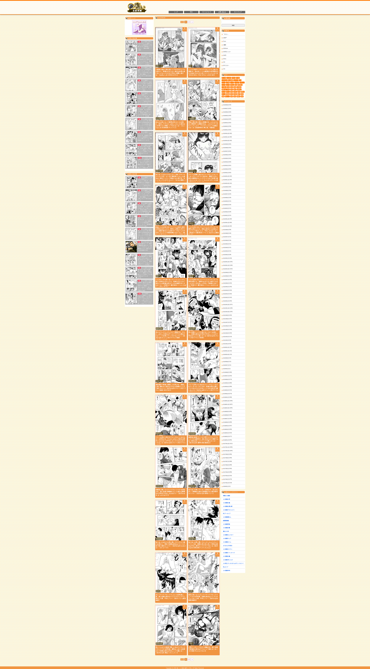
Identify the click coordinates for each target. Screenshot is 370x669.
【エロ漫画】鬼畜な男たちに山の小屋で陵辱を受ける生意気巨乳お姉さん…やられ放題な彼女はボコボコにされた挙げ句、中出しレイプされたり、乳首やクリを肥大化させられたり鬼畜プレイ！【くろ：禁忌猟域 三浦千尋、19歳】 (139, 126)
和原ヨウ (158, 223)
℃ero (224, 41)
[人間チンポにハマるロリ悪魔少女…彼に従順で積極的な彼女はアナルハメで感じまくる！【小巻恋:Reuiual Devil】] (203, 625)
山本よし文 (159, 66)
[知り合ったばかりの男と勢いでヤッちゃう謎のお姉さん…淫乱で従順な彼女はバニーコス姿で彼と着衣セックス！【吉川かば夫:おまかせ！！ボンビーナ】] (171, 520)
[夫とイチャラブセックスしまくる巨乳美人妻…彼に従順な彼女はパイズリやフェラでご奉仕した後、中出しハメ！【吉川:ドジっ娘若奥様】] (171, 572)
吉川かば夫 (159, 328)
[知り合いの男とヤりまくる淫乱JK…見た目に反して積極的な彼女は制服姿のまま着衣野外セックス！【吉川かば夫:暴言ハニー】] (203, 467)
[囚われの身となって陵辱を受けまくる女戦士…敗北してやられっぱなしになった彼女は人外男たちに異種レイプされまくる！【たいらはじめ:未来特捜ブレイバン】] (171, 100)
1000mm (225, 48)
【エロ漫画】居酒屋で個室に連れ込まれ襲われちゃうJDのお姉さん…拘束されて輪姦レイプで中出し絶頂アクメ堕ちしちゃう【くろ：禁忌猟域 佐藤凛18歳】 (145, 285)
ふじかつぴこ (192, 171)
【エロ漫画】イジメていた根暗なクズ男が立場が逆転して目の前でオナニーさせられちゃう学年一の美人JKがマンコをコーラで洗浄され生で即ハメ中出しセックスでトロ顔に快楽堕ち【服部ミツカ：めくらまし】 (139, 300)
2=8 (224, 68)
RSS (191, 12)
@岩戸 (225, 37)
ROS (190, 66)
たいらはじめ (159, 118)
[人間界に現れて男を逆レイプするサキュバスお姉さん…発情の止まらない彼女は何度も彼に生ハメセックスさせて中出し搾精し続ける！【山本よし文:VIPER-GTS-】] (171, 47)
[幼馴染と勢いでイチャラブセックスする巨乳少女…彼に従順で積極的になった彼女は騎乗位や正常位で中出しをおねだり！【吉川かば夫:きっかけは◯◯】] (171, 467)
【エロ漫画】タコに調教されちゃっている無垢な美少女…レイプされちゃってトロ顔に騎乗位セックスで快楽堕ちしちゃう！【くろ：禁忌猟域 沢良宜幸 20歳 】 (145, 221)
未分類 (158, 591)
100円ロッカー (227, 51)
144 (224, 62)
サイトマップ (238, 12)
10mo (224, 58)
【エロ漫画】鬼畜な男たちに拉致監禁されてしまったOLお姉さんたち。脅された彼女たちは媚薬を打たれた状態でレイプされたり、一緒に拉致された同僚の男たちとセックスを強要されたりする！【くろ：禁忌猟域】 (139, 164)
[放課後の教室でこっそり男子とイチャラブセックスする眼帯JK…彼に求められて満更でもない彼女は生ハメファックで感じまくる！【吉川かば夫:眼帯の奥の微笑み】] (203, 415)
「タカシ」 (226, 34)
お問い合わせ (222, 12)
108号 (224, 55)
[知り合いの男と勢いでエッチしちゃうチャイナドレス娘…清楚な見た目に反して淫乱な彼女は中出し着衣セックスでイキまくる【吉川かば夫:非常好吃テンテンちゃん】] (203, 520)
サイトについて (206, 12)
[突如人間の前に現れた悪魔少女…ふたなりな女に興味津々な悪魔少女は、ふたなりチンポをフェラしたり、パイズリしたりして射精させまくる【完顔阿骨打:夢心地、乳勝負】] (203, 100)
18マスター (226, 65)
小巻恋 (190, 643)
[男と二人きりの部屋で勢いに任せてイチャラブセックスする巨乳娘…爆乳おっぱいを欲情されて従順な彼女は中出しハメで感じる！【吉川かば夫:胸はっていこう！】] (171, 625)
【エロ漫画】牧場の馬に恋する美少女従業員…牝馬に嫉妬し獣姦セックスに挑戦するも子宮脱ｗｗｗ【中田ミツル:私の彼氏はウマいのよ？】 (145, 150)
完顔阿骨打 (192, 118)
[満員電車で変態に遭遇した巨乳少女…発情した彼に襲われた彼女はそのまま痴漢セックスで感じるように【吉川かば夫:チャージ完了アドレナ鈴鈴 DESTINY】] (171, 362)
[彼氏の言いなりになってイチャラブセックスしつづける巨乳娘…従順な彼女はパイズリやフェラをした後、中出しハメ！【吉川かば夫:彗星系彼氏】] (203, 572)
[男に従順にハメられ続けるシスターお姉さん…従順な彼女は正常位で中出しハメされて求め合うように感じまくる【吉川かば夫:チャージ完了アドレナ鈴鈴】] (203, 310)
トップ (176, 12)
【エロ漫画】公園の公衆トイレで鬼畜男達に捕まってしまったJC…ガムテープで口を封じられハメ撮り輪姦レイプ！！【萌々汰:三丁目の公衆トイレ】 (145, 72)
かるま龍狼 (159, 171)
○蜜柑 (224, 44)
